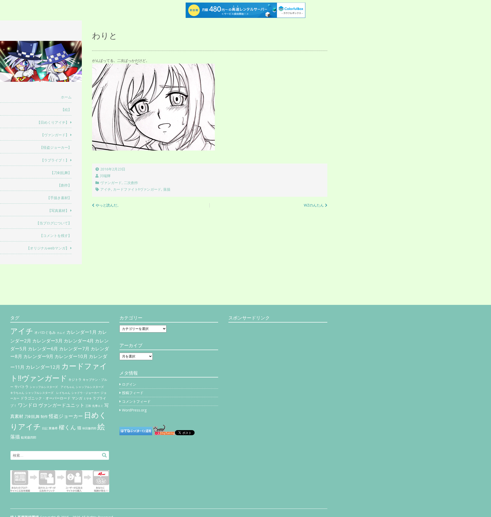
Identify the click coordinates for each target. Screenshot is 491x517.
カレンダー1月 (81, 332)
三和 (88, 406)
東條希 (53, 428)
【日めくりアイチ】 (53, 122)
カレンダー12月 (43, 367)
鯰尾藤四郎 (28, 437)
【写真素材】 (58, 210)
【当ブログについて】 (54, 223)
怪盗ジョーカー (66, 416)
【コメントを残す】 (55, 235)
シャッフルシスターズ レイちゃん (47, 393)
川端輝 (105, 175)
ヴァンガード (111, 182)
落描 (166, 189)
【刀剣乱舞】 (61, 172)
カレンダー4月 (79, 341)
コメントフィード (136, 401)
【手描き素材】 (59, 197)
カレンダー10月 (71, 356)
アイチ (105, 189)
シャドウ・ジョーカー (85, 393)
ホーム (66, 97)
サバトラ (21, 386)
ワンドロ (27, 405)
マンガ (77, 398)
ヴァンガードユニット (61, 405)
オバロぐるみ (45, 332)
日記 (45, 428)
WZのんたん (314, 205)
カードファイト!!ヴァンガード (137, 189)
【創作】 (64, 185)
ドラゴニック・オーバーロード (45, 398)
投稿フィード (132, 392)
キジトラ (75, 379)
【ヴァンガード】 (54, 134)
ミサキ (87, 398)
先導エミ (97, 406)
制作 (44, 416)
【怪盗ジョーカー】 (55, 147)
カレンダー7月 (74, 348)
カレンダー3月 (47, 340)
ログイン (129, 384)
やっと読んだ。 (108, 205)
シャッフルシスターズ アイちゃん (52, 387)
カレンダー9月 (38, 356)
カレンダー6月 (43, 349)
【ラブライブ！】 (54, 160)
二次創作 (131, 182)
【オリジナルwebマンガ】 (47, 248)
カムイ (61, 333)
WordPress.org (134, 410)
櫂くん (67, 427)
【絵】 (66, 109)
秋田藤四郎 (89, 428)
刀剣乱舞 (32, 416)
